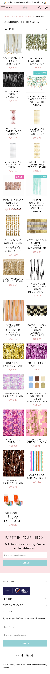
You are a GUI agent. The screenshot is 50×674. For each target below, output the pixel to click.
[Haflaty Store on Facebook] (22, 656)
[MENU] (1, 7)
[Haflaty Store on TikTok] (32, 656)
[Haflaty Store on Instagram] (27, 656)
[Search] (39, 7)
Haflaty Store (14, 664)
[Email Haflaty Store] (18, 656)
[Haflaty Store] (25, 7)
